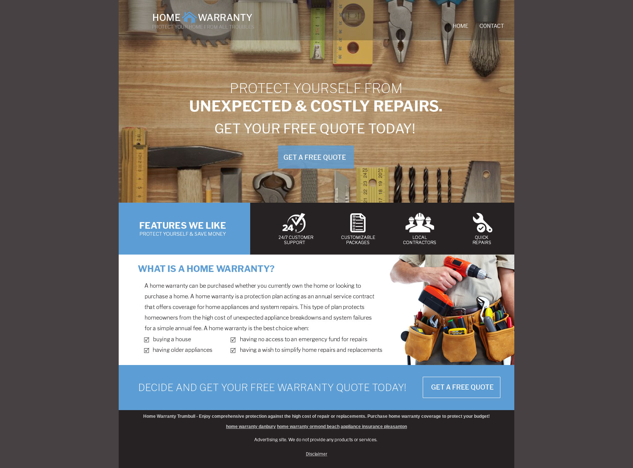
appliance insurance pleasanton (374, 426)
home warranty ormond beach (308, 426)
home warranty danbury (251, 426)
